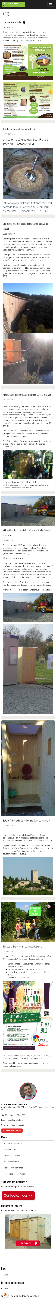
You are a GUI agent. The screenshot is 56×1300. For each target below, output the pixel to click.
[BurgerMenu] (50, 4)
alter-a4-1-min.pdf (25, 40)
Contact (5, 1288)
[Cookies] (5, 1295)
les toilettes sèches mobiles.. (15, 1174)
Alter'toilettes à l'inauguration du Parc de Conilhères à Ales (27, 394)
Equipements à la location (14, 1143)
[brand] (14, 4)
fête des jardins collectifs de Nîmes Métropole (22, 946)
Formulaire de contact (12, 1130)
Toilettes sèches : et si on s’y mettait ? (19, 129)
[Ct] (18, 1196)
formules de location (12, 1150)
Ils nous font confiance (13, 1168)
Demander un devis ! (12, 1156)
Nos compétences (11, 1162)
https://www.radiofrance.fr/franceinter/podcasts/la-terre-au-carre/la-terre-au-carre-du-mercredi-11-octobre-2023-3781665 (27, 207)
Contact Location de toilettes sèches (20, 1296)
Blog (6, 1275)
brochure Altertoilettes (12, 22)
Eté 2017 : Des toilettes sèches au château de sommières (27, 820)
